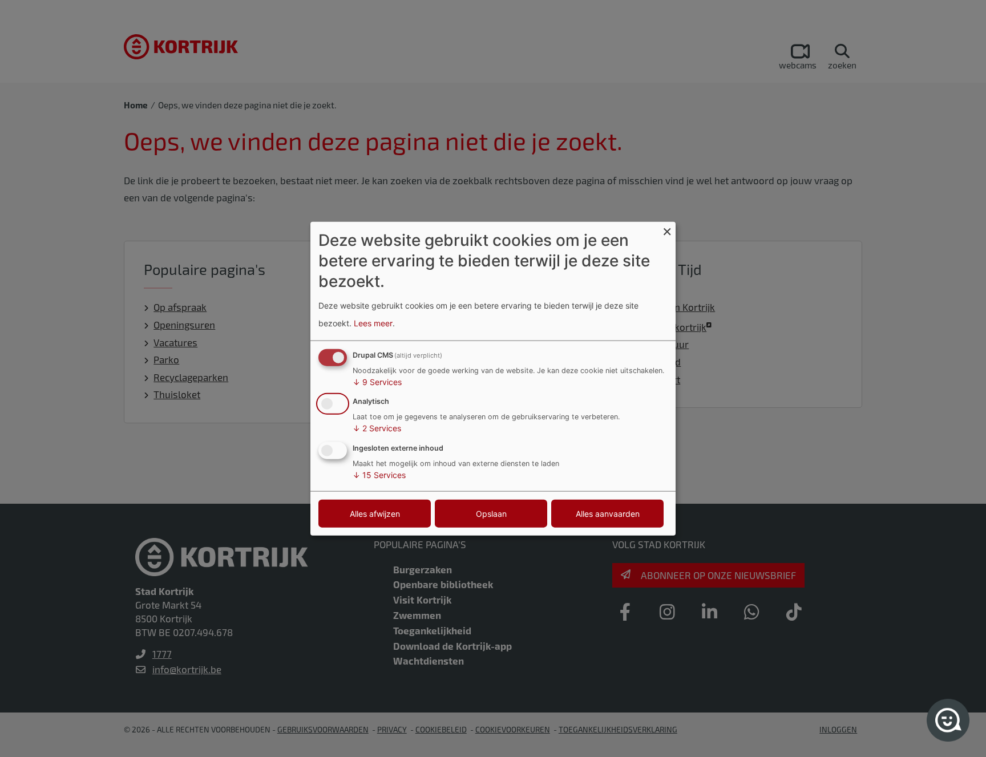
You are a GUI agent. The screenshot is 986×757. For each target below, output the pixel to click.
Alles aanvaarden (608, 514)
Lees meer (373, 323)
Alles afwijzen (375, 514)
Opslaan (491, 514)
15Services (379, 475)
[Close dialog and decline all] (667, 228)
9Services (377, 381)
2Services (377, 428)
